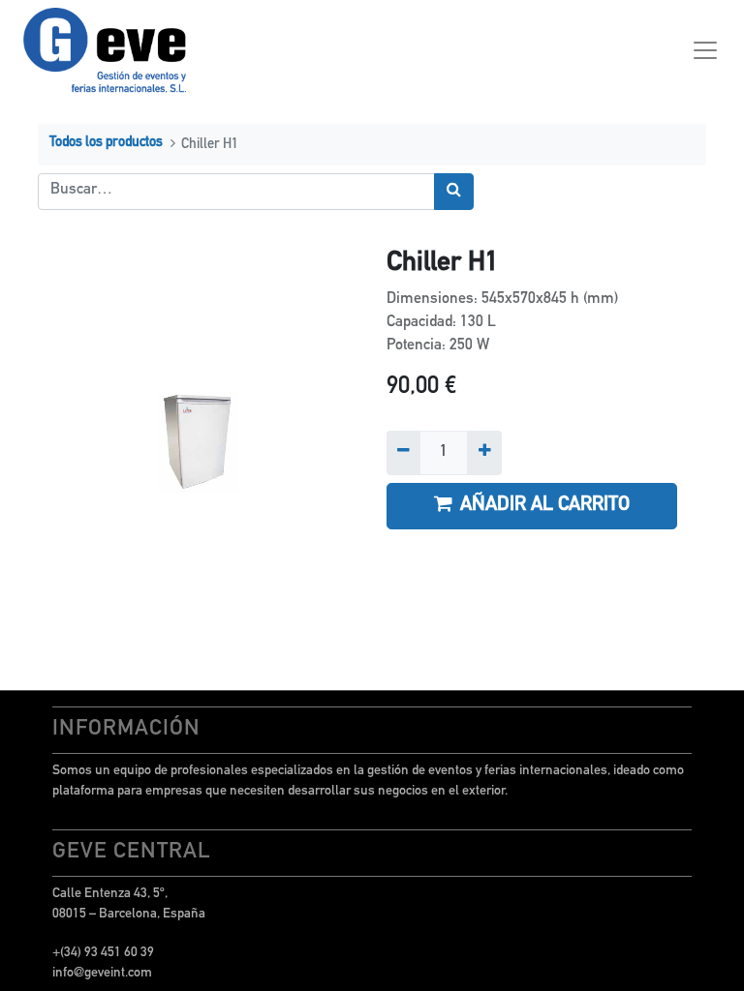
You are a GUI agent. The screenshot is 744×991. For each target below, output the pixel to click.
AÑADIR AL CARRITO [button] (545, 506)
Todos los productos (106, 143)
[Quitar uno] (403, 453)
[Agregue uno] (484, 453)
